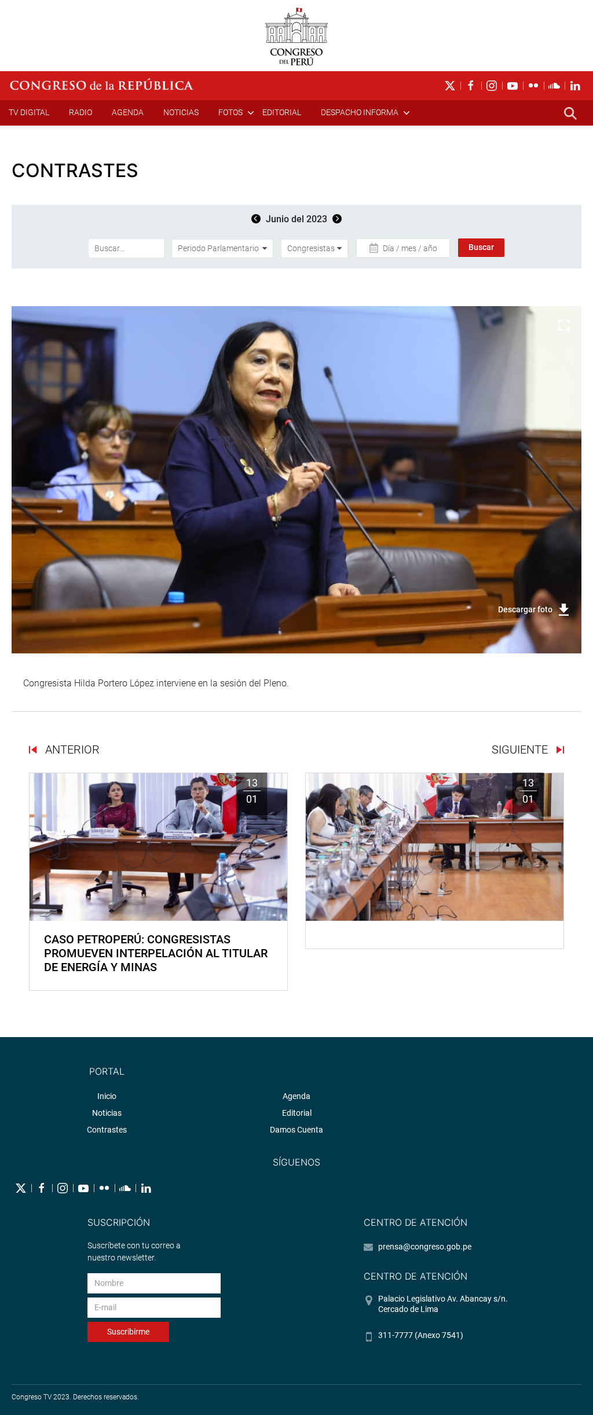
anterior (71, 749)
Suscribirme (128, 1331)
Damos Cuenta (296, 1129)
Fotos (230, 112)
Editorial (281, 112)
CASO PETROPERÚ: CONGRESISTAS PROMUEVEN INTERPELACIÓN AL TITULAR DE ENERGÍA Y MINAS (156, 953)
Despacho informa (359, 112)
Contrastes (107, 1129)
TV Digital (29, 112)
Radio (80, 112)
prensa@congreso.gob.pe (424, 1246)
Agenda (128, 112)
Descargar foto (525, 609)
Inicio (106, 1096)
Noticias (181, 112)
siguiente (521, 749)
